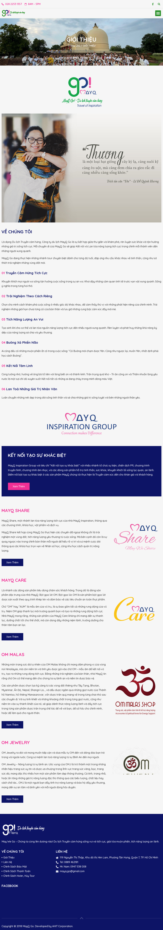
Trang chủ (74, 45)
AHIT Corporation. (62, 926)
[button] (158, 4)
